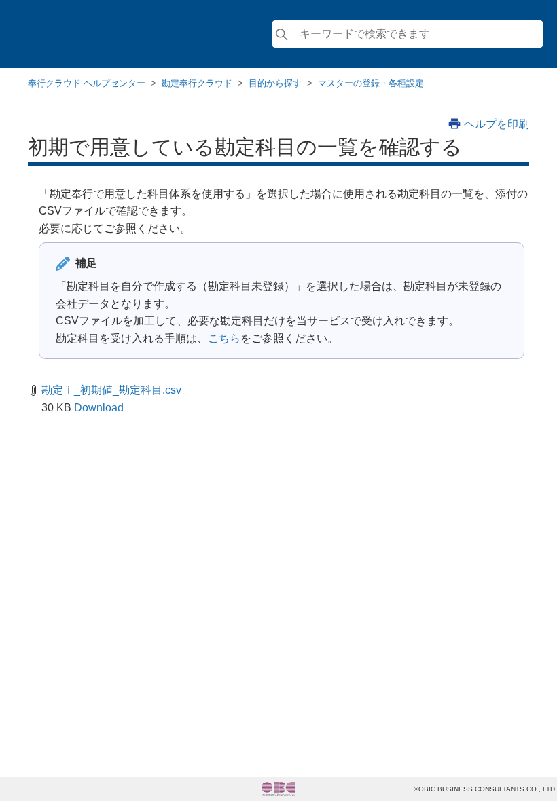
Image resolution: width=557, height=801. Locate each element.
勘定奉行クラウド (197, 83)
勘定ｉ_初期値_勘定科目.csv (111, 390)
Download (99, 407)
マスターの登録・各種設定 (371, 83)
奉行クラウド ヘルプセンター (86, 83)
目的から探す (275, 83)
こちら (224, 338)
